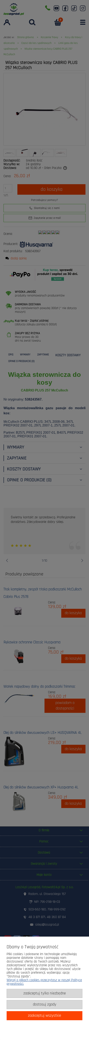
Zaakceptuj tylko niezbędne (44, 993)
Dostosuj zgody (44, 1004)
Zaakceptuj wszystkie (44, 1015)
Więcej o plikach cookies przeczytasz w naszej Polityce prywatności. (44, 982)
